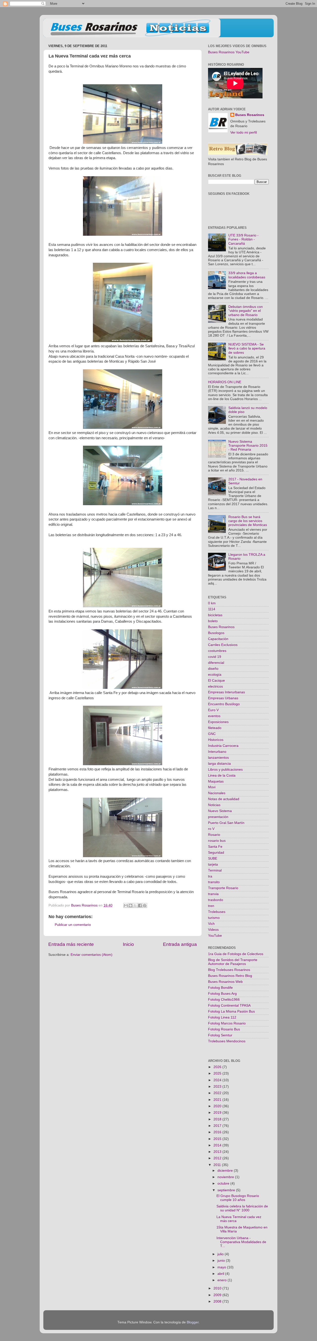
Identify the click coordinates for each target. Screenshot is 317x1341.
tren (211, 906)
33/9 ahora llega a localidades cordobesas (246, 275)
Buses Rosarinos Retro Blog (230, 976)
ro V (211, 829)
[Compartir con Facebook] (139, 905)
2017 (217, 1126)
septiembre (226, 1190)
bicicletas (215, 615)
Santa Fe (215, 846)
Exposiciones (218, 722)
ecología (214, 674)
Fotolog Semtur (220, 1035)
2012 (217, 1158)
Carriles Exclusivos (223, 645)
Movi (211, 787)
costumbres (217, 651)
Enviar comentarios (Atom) (91, 955)
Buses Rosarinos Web (225, 982)
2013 (217, 1152)
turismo (214, 918)
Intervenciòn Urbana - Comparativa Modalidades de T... (241, 1242)
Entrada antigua (180, 944)
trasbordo (215, 900)
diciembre (225, 1170)
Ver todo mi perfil (243, 132)
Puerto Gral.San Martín (226, 823)
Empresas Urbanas (223, 698)
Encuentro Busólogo (224, 704)
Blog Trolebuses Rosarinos (229, 970)
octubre (223, 1183)
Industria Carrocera (223, 746)
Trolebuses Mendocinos (226, 1041)
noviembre (226, 1177)
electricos (215, 686)
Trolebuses (216, 912)
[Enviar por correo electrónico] (125, 905)
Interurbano (217, 752)
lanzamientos (218, 757)
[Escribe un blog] (130, 905)
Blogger (193, 1322)
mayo (222, 1267)
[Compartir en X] (135, 905)
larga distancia (219, 763)
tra (210, 876)
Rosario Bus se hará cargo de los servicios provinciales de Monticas (247, 521)
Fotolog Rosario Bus (224, 1029)
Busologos (216, 633)
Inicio (128, 944)
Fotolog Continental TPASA (229, 1005)
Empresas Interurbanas (226, 692)
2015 (217, 1139)
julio (221, 1254)
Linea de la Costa (222, 775)
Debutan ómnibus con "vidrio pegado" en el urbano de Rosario (245, 311)
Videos (213, 930)
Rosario (214, 835)
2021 (217, 1100)
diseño (213, 668)
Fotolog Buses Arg (222, 993)
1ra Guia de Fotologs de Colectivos (235, 954)
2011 (217, 1165)
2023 (217, 1086)
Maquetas (216, 781)
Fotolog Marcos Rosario (227, 1023)
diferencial (216, 663)
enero (222, 1280)
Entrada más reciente (71, 944)
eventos (214, 716)
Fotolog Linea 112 (222, 1017)
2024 (217, 1080)
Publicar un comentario (73, 925)
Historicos (215, 740)
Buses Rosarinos (249, 115)
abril (221, 1274)
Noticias (214, 805)
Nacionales (216, 793)
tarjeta (213, 864)
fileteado (214, 728)
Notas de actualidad (223, 799)
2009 (217, 1295)
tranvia (213, 894)
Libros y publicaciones (225, 769)
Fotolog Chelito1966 (224, 999)
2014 (217, 1145)
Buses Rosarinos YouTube (228, 52)
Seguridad (216, 852)
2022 (217, 1093)
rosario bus (217, 841)
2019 (217, 1112)
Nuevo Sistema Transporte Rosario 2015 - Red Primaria (247, 445)
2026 (217, 1067)
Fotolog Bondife (220, 988)
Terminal (215, 870)
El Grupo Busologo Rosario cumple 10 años (237, 1198)
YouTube (215, 935)
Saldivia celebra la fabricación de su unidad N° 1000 (242, 1208)
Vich (211, 924)
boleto (213, 621)
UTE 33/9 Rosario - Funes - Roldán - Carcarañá (243, 239)
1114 (211, 609)
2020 (217, 1106)
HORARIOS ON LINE (224, 382)
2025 (217, 1073)
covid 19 (214, 657)
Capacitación (218, 639)
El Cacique (216, 680)
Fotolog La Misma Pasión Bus (231, 1011)
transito (214, 882)
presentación (218, 817)
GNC (212, 734)
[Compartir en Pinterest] (144, 905)
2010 (217, 1288)
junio (221, 1260)
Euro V (213, 710)
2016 (217, 1132)
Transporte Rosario (223, 888)
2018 (217, 1119)
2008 (217, 1301)
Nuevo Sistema (220, 811)
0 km (212, 603)
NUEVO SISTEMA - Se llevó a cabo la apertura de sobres (246, 348)
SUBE (212, 858)
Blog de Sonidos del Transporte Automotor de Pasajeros (232, 962)
